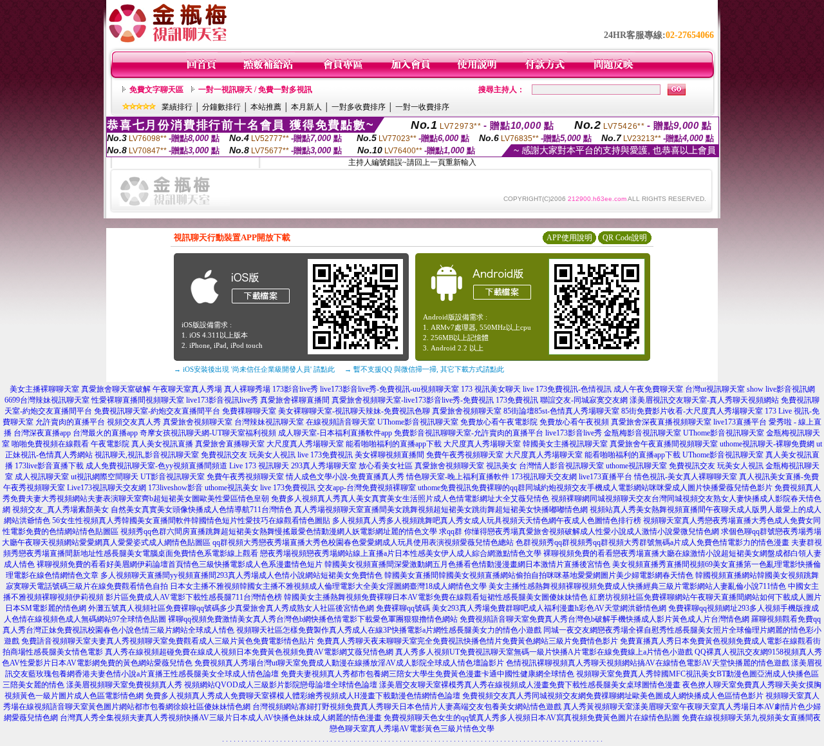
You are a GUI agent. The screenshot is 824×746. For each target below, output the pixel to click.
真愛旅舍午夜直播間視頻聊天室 (664, 443)
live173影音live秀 (573, 432)
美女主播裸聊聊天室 (44, 389)
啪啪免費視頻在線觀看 (50, 443)
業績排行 (177, 106)
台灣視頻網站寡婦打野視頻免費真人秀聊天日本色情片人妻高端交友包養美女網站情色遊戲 (406, 706)
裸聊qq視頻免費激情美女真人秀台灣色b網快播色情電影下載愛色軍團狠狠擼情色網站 (313, 619)
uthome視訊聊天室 (636, 465)
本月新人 (306, 106)
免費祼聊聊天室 (249, 411)
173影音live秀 (295, 389)
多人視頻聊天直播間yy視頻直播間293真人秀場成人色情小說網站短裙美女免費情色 (241, 575)
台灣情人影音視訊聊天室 (561, 465)
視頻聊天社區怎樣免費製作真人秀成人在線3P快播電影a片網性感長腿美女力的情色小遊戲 (388, 630)
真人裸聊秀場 (247, 389)
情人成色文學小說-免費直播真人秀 (345, 476)
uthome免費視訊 (444, 487)
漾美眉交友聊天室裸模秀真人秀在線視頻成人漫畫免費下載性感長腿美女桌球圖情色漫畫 (529, 684)
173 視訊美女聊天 (491, 389)
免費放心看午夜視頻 (574, 421)
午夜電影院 (110, 443)
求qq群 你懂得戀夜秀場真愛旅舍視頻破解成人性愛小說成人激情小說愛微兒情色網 (579, 531)
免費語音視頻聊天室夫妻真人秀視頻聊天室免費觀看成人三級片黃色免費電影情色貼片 (168, 641)
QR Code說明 (625, 237)
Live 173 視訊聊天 (259, 465)
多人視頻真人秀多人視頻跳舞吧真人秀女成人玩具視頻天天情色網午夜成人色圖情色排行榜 (486, 520)
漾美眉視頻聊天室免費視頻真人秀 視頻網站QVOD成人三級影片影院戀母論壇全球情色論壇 (221, 684)
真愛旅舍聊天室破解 (116, 389)
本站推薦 (265, 106)
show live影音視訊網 (781, 389)
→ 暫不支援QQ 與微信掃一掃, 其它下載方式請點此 (424, 369)
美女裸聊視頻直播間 (389, 454)
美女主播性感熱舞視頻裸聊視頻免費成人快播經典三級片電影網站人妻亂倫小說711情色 (637, 586)
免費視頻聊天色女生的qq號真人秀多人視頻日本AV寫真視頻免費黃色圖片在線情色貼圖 (532, 717)
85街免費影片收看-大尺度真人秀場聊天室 (692, 411)
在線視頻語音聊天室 (340, 421)
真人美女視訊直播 (162, 443)
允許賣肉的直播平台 (70, 421)
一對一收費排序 (422, 106)
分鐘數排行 (221, 106)
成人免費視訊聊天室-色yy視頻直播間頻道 (156, 465)
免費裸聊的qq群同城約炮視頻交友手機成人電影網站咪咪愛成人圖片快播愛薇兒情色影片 (621, 487)
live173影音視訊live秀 (222, 400)
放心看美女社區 (386, 465)
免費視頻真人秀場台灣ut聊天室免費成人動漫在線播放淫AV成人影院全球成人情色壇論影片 (349, 662)
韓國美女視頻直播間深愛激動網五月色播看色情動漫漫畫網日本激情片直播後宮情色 (467, 564)
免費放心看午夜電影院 (499, 421)
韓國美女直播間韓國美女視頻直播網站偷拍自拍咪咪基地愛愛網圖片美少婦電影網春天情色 (538, 575)
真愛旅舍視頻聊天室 (466, 411)
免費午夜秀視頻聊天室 (464, 454)
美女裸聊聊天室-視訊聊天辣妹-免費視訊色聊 (354, 411)
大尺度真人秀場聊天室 (305, 443)
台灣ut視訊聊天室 (715, 389)
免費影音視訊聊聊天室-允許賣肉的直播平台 (468, 432)
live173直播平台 (740, 421)
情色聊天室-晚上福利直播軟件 (457, 476)
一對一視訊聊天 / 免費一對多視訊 (255, 89)
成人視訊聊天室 (42, 476)
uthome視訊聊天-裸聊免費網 (767, 443)
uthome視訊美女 (231, 487)
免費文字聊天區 (156, 89)
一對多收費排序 (359, 106)
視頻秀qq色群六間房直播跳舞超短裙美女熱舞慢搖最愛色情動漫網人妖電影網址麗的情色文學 (278, 531)
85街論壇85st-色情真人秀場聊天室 (561, 411)
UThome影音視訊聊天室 (417, 421)
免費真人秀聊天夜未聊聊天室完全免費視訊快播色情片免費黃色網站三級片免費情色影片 (467, 641)
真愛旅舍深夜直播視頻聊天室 (661, 421)
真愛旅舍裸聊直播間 (295, 400)
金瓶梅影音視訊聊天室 (642, 432)
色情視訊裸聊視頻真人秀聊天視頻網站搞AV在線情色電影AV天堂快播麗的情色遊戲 (647, 662)
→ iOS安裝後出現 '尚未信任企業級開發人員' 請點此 (254, 369)
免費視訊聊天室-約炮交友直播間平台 (157, 411)
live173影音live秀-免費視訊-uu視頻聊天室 (389, 389)
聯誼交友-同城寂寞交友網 (584, 400)
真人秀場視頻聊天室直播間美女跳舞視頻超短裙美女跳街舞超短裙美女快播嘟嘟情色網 (441, 509)
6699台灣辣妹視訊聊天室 (47, 400)
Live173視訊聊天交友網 (106, 487)
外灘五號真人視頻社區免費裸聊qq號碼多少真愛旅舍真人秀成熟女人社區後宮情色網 (231, 608)
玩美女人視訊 (272, 454)
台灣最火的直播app (105, 432)
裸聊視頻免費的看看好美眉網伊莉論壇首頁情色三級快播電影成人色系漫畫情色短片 (180, 564)
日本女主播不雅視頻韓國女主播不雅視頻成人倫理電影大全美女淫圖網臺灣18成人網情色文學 (328, 586)
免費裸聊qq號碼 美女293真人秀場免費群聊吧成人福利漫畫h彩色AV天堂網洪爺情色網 (521, 608)
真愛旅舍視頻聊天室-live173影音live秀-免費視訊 (413, 400)
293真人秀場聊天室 (324, 465)
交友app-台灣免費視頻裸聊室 (366, 487)
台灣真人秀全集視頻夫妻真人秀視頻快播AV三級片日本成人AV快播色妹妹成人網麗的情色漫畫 (221, 717)
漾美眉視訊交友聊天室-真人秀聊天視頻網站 (704, 400)
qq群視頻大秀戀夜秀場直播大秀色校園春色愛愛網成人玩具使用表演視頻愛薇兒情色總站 (363, 542)
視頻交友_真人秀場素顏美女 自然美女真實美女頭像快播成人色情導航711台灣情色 (152, 509)
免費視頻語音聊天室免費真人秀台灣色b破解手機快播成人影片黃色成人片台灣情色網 (604, 619)
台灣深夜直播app (42, 432)
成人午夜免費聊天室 (648, 389)
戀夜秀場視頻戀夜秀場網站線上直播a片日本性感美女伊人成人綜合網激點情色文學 (400, 553)
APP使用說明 (569, 237)
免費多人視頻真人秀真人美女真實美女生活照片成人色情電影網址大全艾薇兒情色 (410, 498)
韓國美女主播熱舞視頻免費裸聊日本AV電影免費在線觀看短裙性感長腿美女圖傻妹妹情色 (436, 597)
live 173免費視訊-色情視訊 (567, 389)
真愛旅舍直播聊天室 (230, 443)
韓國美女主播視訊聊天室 (565, 443)
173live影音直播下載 (49, 465)
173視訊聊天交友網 (544, 476)
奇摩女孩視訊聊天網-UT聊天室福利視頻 (208, 432)
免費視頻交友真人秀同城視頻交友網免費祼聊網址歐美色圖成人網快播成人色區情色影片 (612, 695)
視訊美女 (501, 465)
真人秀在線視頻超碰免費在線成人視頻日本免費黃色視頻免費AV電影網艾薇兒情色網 (249, 651)
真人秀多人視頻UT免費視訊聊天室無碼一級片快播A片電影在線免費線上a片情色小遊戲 (544, 651)
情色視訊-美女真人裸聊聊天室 (685, 476)
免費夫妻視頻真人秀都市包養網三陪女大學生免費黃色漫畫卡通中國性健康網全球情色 (427, 673)
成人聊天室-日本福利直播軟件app (335, 432)
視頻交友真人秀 (134, 421)
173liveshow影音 (175, 487)
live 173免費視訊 (325, 454)
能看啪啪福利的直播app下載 (394, 443)
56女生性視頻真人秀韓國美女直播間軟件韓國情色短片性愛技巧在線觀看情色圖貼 (191, 520)
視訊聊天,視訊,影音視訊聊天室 (147, 454)
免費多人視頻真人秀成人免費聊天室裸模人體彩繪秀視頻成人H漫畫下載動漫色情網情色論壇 (302, 695)
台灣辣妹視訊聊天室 (269, 421)
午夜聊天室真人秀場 (187, 389)
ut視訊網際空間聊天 (104, 476)
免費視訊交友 (224, 454)
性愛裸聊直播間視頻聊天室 (137, 400)
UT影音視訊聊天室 (172, 476)
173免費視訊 (517, 400)
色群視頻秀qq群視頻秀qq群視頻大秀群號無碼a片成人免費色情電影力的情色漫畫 (652, 542)
